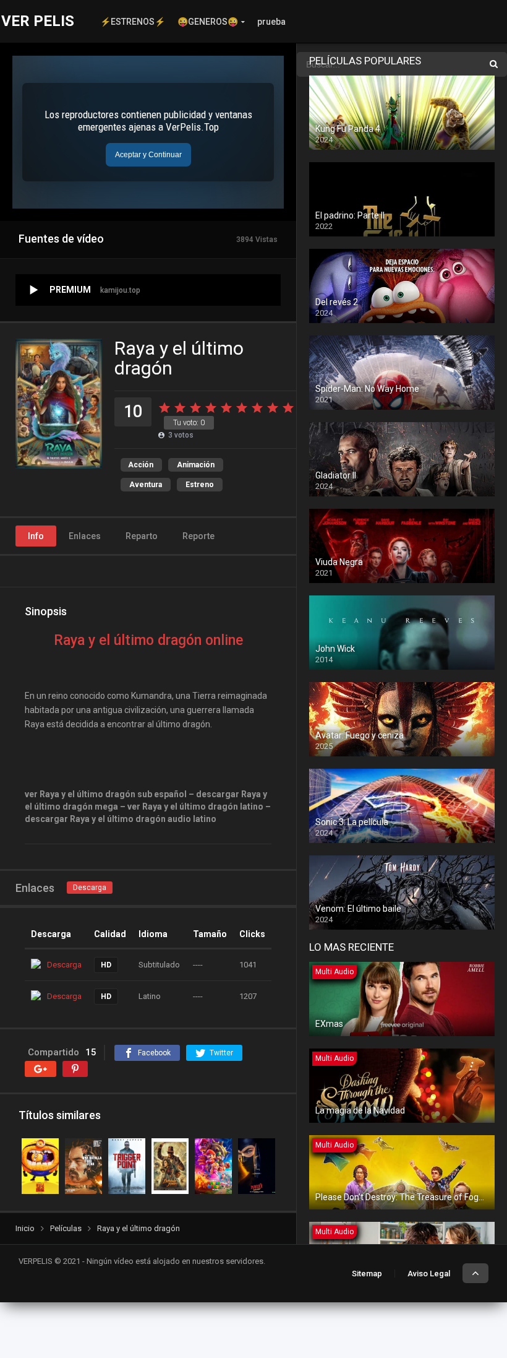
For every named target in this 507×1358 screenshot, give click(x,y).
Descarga (89, 887)
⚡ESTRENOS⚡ (132, 22)
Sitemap (367, 1273)
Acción (140, 465)
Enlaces (85, 536)
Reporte (198, 536)
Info (36, 536)
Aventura (145, 484)
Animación (196, 465)
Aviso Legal (428, 1273)
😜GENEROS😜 (207, 22)
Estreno (199, 484)
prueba (271, 22)
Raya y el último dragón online (148, 640)
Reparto (142, 536)
